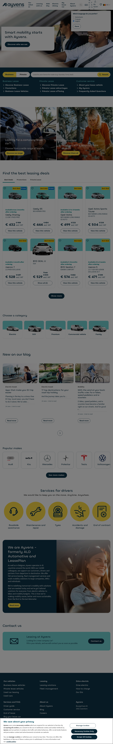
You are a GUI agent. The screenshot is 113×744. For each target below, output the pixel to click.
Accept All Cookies (84, 737)
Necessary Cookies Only (84, 731)
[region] (56, 731)
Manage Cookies (82, 725)
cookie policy (11, 742)
